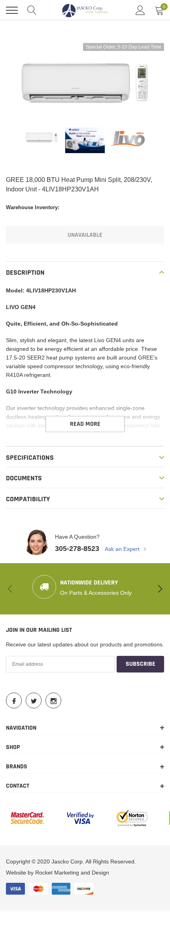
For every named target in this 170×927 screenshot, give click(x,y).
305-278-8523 (77, 548)
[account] (140, 10)
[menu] (12, 10)
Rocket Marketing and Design (72, 872)
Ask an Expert (123, 549)
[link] (41, 137)
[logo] (85, 10)
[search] (32, 10)
